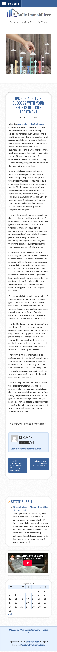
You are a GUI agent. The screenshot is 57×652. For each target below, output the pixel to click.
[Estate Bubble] (28, 16)
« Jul (10, 614)
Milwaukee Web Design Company (24, 630)
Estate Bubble (22, 501)
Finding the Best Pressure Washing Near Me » (39, 464)
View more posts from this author (26, 448)
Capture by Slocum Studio (33, 644)
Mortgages (40, 423)
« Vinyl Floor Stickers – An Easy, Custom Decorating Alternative (16, 465)
